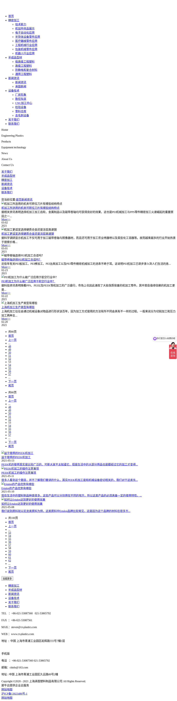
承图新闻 (20, 86)
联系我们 (13, 123)
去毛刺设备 (22, 115)
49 (9, 349)
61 (9, 557)
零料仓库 (20, 111)
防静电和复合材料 (26, 69)
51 (9, 355)
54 (9, 365)
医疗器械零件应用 (26, 40)
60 (9, 554)
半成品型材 (15, 57)
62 (9, 560)
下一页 (12, 381)
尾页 (11, 385)
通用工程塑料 (23, 74)
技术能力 (20, 24)
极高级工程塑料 (25, 61)
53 (9, 532)
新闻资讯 (13, 78)
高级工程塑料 (23, 65)
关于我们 (13, 119)
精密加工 (13, 20)
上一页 (12, 340)
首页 (11, 16)
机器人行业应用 (25, 53)
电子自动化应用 (25, 32)
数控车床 (20, 98)
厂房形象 (20, 94)
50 (9, 352)
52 (9, 358)
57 (9, 374)
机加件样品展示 (25, 28)
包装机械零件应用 (26, 49)
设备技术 (13, 90)
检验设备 (20, 107)
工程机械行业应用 (26, 45)
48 (9, 346)
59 (9, 551)
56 (9, 371)
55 (9, 368)
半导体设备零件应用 (27, 36)
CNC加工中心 (23, 103)
